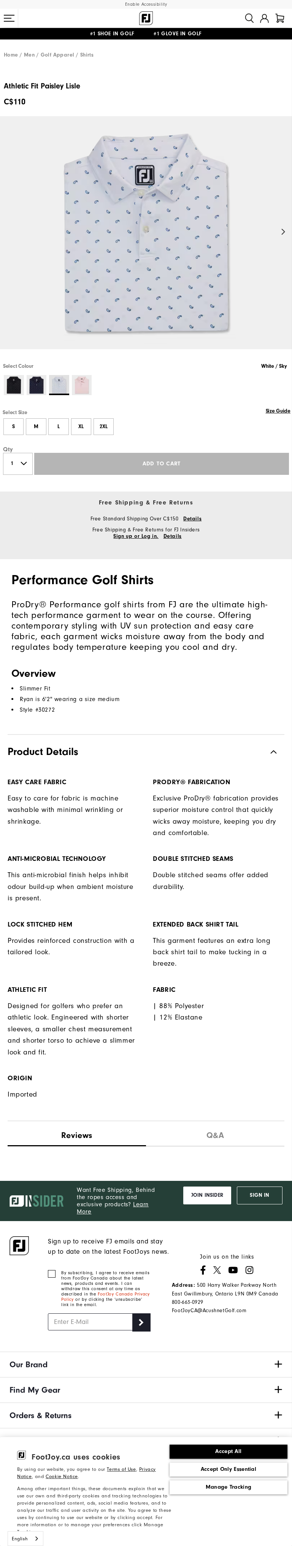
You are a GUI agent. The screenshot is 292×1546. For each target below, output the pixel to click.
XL (81, 427)
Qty (8, 449)
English (20, 1538)
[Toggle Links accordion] (146, 1364)
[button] (9, 18)
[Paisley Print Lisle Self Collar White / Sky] (146, 239)
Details (192, 519)
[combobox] (25, 1538)
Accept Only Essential (228, 1469)
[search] (249, 18)
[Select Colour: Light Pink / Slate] (82, 385)
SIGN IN (259, 1195)
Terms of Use (121, 1469)
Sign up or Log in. (136, 536)
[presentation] (215, 1134)
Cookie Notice (62, 1476)
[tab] (279, 18)
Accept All (228, 1451)
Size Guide (278, 411)
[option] (146, 239)
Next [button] (283, 232)
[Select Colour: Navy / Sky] (37, 385)
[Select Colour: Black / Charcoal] (14, 385)
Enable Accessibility (146, 4)
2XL (104, 427)
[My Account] (264, 18)
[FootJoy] (146, 18)
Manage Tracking (229, 1487)
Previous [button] (8, 232)
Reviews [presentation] (76, 1135)
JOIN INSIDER (207, 1195)
